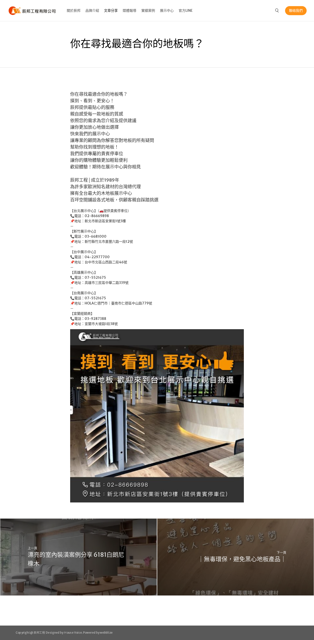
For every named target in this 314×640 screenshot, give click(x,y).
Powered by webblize (98, 632)
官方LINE (186, 10)
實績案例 (148, 10)
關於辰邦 (73, 10)
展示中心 (167, 10)
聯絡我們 (296, 10)
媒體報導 (129, 10)
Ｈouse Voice (73, 632)
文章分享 (111, 10)
